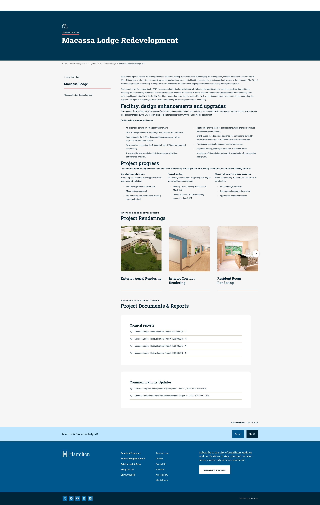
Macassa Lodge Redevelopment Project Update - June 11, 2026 (170, 388)
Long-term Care (94, 64)
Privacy (159, 458)
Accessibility (162, 475)
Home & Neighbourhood (133, 458)
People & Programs (77, 64)
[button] (255, 253)
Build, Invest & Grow (131, 464)
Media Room (162, 480)
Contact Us (161, 464)
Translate (160, 469)
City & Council (128, 475)
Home (64, 64)
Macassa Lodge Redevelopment (78, 95)
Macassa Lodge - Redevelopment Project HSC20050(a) (158, 332)
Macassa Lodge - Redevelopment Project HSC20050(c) (158, 346)
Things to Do (127, 469)
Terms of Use (162, 453)
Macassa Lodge (110, 64)
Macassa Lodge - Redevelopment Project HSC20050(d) (158, 353)
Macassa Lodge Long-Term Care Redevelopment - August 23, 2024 (171, 396)
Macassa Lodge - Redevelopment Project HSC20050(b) (158, 339)
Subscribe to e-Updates (215, 470)
